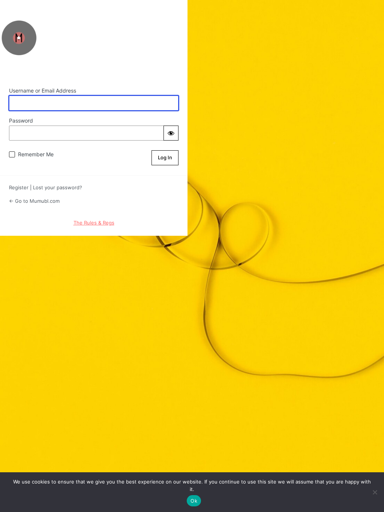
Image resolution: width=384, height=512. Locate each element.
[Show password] (171, 133)
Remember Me (36, 154)
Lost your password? (57, 187)
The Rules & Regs (94, 223)
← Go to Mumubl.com (34, 201)
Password (21, 120)
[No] (374, 492)
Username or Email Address (42, 90)
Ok (193, 501)
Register (18, 187)
